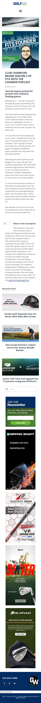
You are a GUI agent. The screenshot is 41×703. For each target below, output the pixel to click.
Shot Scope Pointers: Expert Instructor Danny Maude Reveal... (20, 347)
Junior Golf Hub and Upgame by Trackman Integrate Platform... (20, 380)
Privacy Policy (11, 696)
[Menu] (20, 11)
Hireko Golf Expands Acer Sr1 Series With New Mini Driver (20, 315)
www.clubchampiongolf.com (18, 280)
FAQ (3, 696)
